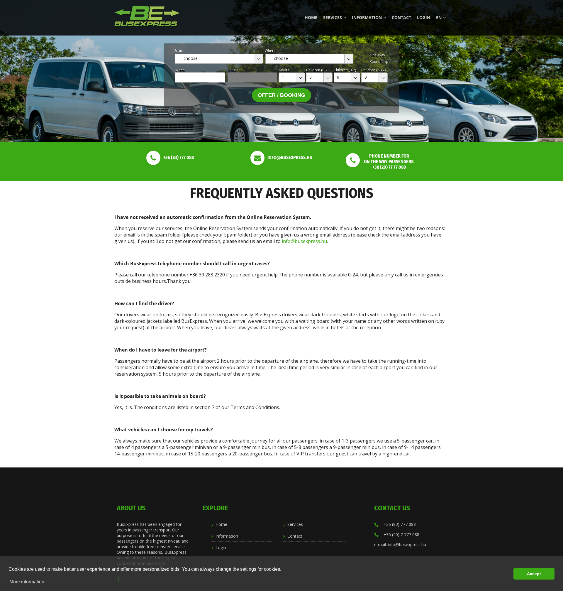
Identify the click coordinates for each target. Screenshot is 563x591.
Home (311, 17)
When (180, 69)
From (178, 50)
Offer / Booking (281, 95)
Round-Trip (379, 61)
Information (367, 17)
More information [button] (26, 581)
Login (423, 17)
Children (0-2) (317, 69)
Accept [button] (534, 573)
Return (233, 69)
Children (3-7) (345, 69)
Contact (401, 17)
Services (332, 17)
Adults (284, 69)
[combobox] (219, 58)
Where (270, 50)
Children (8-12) (373, 69)
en (439, 17)
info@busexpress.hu (304, 241)
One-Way (377, 55)
